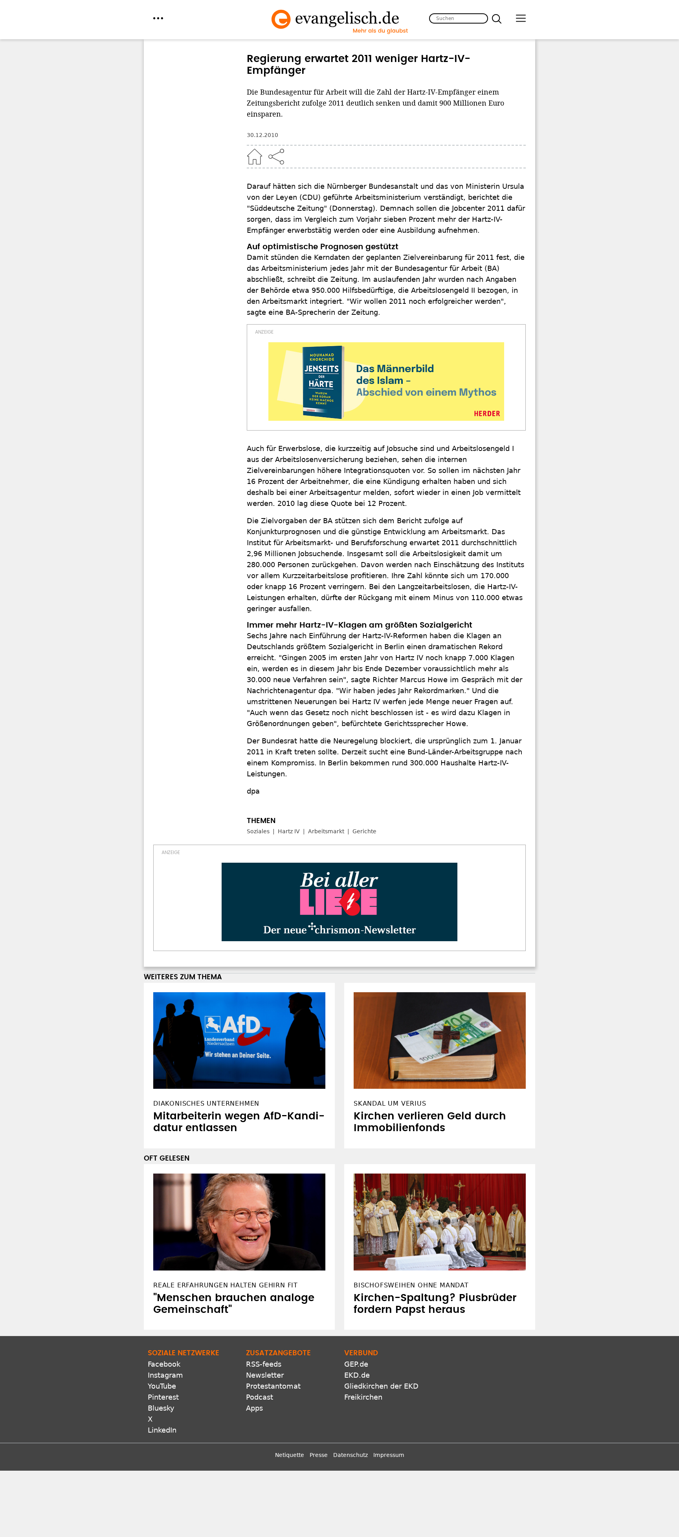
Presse (319, 1455)
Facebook (164, 1364)
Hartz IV (289, 831)
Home (254, 156)
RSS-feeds (263, 1364)
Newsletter (265, 1375)
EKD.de (357, 1375)
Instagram (165, 1375)
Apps (254, 1408)
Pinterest (163, 1397)
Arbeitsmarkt (326, 831)
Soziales (258, 831)
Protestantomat (273, 1386)
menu (158, 18)
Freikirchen (363, 1397)
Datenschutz (350, 1455)
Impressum (388, 1455)
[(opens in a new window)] (386, 381)
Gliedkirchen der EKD (381, 1386)
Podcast (259, 1397)
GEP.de (356, 1364)
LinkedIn (162, 1430)
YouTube (162, 1386)
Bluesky (161, 1408)
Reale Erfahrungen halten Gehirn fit (225, 1285)
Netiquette (289, 1455)
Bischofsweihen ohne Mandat (411, 1285)
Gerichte (364, 831)
